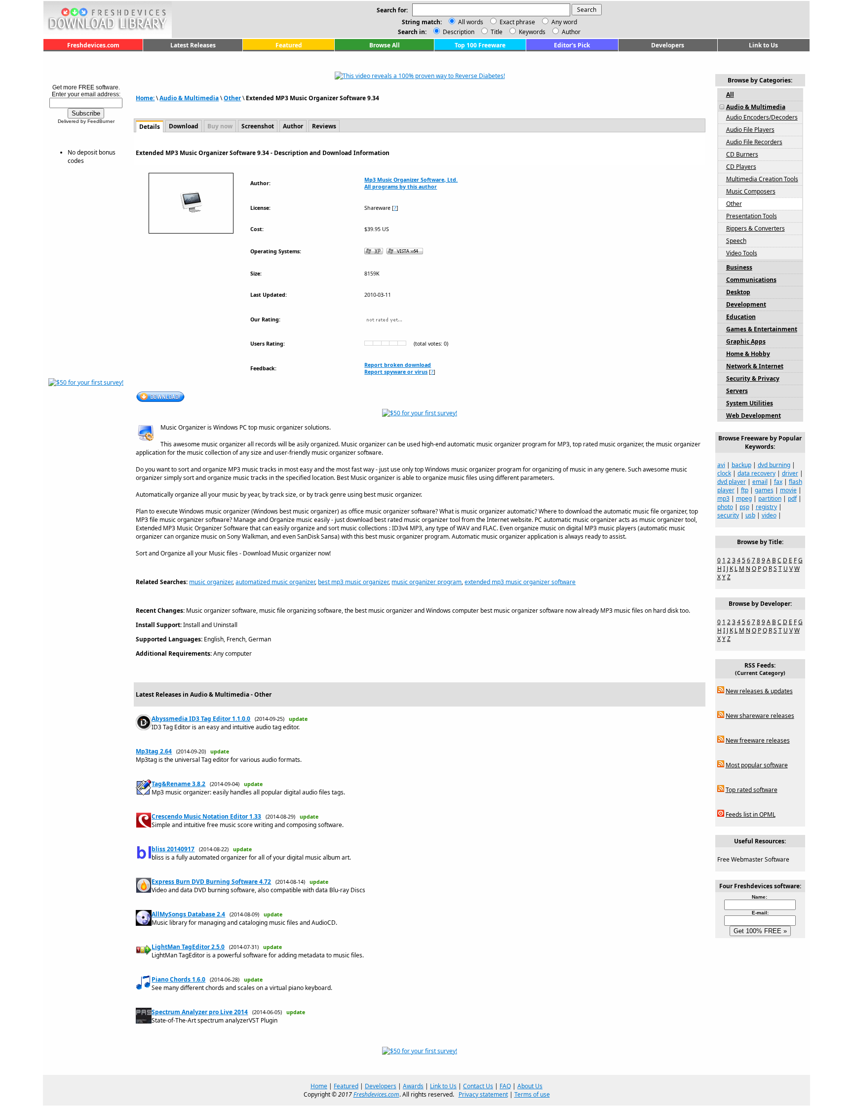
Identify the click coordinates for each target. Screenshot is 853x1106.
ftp (744, 490)
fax (778, 481)
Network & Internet (754, 366)
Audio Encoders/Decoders (762, 117)
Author (570, 32)
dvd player (731, 481)
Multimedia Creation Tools (762, 179)
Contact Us (478, 1086)
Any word (564, 22)
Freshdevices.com (93, 45)
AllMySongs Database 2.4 (188, 914)
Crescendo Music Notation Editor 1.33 (206, 816)
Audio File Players (750, 129)
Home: (145, 98)
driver (790, 473)
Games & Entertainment (761, 329)
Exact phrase (517, 22)
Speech (736, 241)
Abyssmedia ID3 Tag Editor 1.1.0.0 (201, 718)
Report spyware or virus (395, 371)
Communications (751, 280)
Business (739, 267)
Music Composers (750, 191)
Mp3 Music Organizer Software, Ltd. (411, 179)
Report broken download (397, 364)
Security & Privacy (752, 378)
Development (746, 304)
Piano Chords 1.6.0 (178, 979)
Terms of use (532, 1094)
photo (725, 507)
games (764, 490)
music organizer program (426, 582)
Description (457, 32)
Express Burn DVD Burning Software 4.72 (211, 881)
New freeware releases (758, 740)
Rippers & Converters (755, 228)
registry (766, 507)
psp (744, 507)
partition (769, 498)
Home (318, 1086)
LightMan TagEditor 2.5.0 (188, 947)
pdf (792, 498)
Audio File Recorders (754, 142)
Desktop (738, 292)
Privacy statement (483, 1094)
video (769, 515)
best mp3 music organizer (353, 582)
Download (183, 126)
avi (721, 465)
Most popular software (757, 765)
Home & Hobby (748, 354)
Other (232, 98)
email (760, 481)
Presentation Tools (751, 216)
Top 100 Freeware (480, 45)
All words (470, 22)
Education (741, 317)
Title (496, 32)
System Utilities (749, 403)
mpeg (744, 498)
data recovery (756, 473)
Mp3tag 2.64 (154, 751)
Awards (413, 1086)
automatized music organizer (275, 582)
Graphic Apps (746, 341)
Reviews (324, 126)
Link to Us (763, 45)
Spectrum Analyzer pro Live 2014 (200, 1012)
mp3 (723, 498)
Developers (667, 45)
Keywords (531, 32)
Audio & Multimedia (189, 98)
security (728, 515)
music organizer (211, 582)
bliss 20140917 (173, 849)
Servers (737, 391)
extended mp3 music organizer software (520, 582)
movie (788, 490)
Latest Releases (193, 45)
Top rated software (751, 790)
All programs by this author (400, 186)
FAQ (505, 1086)
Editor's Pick (572, 45)
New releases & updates (759, 691)
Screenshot (257, 126)
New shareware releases (760, 715)
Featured (288, 45)
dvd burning (774, 465)
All (730, 94)
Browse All (384, 45)
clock (724, 473)
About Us (530, 1086)
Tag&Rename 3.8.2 (178, 784)
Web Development (753, 415)
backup (741, 465)
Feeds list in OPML (750, 814)
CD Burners (742, 154)
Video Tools (741, 253)
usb (750, 515)
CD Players (741, 166)
